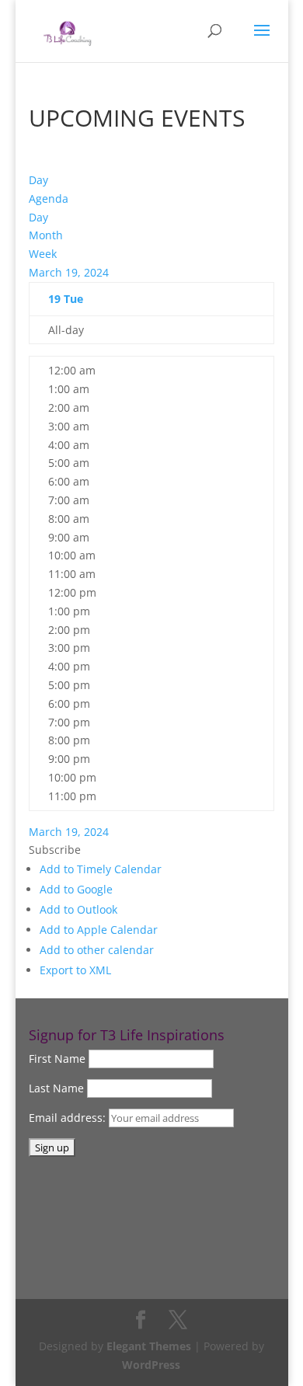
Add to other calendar (97, 949)
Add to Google (76, 889)
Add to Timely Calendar (101, 869)
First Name (57, 1058)
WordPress (151, 1364)
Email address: (69, 1117)
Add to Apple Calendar (99, 929)
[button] (55, 849)
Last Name (56, 1088)
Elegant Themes (148, 1346)
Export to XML (75, 970)
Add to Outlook (78, 909)
